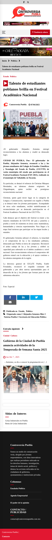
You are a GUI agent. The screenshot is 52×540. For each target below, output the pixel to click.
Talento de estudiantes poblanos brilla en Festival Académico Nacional (25, 89)
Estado (6, 76)
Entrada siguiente (11, 329)
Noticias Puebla (10, 317)
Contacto (6, 536)
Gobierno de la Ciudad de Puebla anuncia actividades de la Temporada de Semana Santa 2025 (25, 345)
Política (13, 76)
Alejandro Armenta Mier (33, 314)
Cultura (14, 336)
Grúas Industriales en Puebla (16, 421)
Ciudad (6, 336)
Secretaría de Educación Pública (32, 317)
